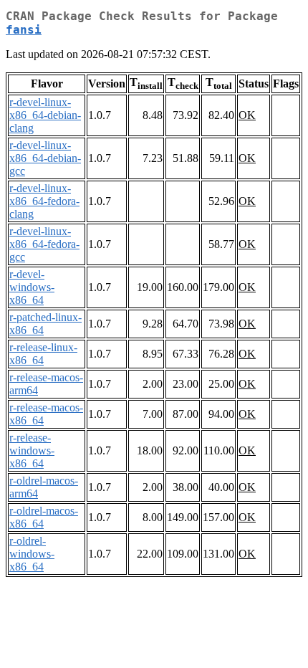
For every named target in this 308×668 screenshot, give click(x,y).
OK (247, 115)
